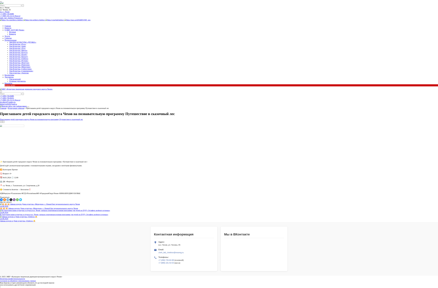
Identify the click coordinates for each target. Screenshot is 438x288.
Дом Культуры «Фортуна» (19, 63)
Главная (8, 26)
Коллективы (9, 75)
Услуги (7, 36)
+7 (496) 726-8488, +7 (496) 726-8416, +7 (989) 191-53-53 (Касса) (10, 98)
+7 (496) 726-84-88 (166, 260)
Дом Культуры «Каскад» (18, 57)
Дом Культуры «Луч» (17, 48)
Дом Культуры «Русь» (17, 44)
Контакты (8, 83)
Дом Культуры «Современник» (21, 71)
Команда (12, 34)
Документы (9, 77)
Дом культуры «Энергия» (19, 73)
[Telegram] (7, 199)
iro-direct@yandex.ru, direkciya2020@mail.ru (8, 103)
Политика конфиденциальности (12, 279)
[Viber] (14, 199)
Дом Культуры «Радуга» (18, 52)
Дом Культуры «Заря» (17, 46)
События (8, 38)
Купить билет (10, 85)
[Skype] (20, 199)
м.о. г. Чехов (4, 12)
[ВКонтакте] (1, 199)
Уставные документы (17, 81)
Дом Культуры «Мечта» (18, 50)
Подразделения (10, 40)
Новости (8, 28)
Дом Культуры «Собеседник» (20, 69)
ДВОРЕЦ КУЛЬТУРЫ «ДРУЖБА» (22, 42)
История (12, 32)
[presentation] (1, 122)
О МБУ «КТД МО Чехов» (14, 30)
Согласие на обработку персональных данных (18, 281)
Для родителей (15, 79)
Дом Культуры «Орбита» (18, 59)
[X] (11, 199)
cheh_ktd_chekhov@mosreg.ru (11, 18)
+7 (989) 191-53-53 (166, 263)
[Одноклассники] (4, 199)
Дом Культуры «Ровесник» (19, 65)
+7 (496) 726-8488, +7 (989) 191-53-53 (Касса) (10, 15)
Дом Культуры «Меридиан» (20, 67)
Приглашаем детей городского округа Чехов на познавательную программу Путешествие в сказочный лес (41, 119)
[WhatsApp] (17, 199)
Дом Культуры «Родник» (18, 61)
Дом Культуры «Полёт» (18, 55)
